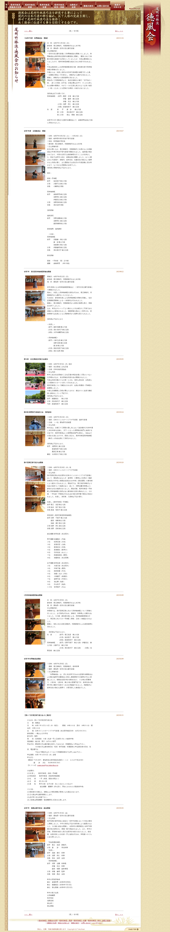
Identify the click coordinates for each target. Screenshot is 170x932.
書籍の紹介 (75, 923)
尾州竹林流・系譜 (65, 921)
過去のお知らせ (63, 923)
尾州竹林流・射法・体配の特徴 (99, 921)
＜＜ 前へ (28, 31)
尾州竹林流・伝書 (80, 921)
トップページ (97, 923)
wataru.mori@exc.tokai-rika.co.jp (47, 765)
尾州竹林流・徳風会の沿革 (48, 921)
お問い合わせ (86, 923)
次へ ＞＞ (119, 31)
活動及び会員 (51, 923)
